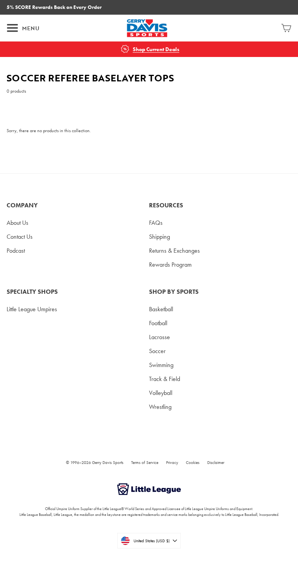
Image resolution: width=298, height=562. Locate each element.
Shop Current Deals (156, 49)
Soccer (157, 351)
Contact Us (20, 237)
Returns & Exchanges (174, 251)
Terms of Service (144, 462)
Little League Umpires (32, 309)
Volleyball (160, 393)
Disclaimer (215, 462)
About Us (17, 223)
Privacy (172, 462)
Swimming (161, 365)
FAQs (156, 223)
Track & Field (164, 379)
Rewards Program (170, 264)
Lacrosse (159, 337)
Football (158, 323)
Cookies (192, 462)
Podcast (16, 251)
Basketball (161, 309)
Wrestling (160, 407)
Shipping (159, 237)
